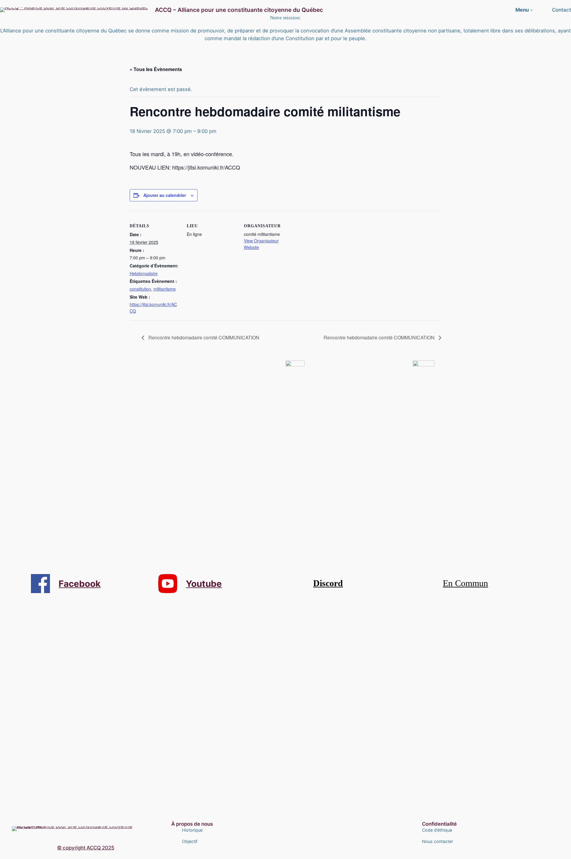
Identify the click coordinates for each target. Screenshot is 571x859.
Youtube (204, 583)
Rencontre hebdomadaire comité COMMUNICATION (203, 337)
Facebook (80, 583)
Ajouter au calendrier (164, 195)
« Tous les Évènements (156, 69)
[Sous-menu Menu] (531, 9)
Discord (328, 583)
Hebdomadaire (144, 273)
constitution (140, 289)
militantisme (164, 289)
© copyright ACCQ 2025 (85, 848)
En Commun (465, 583)
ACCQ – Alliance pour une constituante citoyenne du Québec (239, 9)
